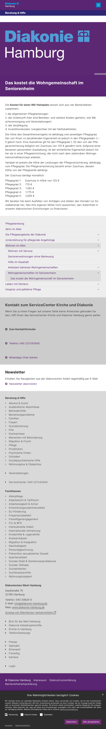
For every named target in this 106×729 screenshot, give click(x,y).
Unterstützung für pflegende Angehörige (30, 240)
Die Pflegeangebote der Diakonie (25, 234)
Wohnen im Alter (15, 245)
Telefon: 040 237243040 (24, 343)
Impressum (8, 725)
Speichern (71, 722)
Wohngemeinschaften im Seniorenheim (32, 272)
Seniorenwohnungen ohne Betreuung (31, 256)
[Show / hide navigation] (98, 5)
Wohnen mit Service (20, 251)
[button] (98, 234)
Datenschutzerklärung (22, 725)
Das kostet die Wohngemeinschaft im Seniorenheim (44, 85)
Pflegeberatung (14, 223)
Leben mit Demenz (16, 284)
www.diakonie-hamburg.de (28, 607)
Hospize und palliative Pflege (23, 289)
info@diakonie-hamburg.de (30, 603)
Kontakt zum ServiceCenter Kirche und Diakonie (49, 305)
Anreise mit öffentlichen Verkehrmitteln (29, 612)
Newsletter (15, 372)
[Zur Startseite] (12, 5)
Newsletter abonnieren (23, 383)
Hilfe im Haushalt (18, 262)
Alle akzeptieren (91, 722)
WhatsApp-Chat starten (23, 357)
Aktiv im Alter (13, 229)
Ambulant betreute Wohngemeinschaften (33, 267)
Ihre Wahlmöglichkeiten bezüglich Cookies (53, 695)
